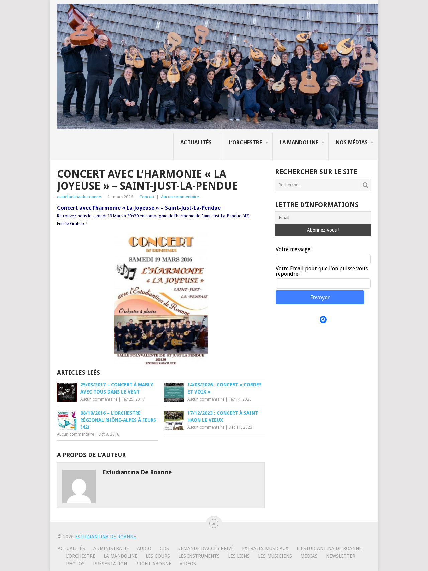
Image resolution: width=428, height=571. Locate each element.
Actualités (196, 142)
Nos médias (352, 142)
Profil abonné (153, 563)
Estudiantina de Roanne (105, 536)
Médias (309, 556)
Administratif (111, 548)
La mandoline (299, 142)
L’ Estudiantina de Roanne (329, 548)
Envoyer (320, 297)
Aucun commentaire (180, 196)
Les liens (239, 556)
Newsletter (340, 556)
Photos (75, 563)
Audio (144, 548)
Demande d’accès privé (205, 548)
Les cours (158, 556)
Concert (146, 196)
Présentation (110, 563)
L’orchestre (245, 142)
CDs (164, 548)
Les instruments (199, 556)
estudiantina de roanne (79, 196)
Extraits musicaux (265, 548)
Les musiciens (275, 556)
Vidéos (188, 563)
